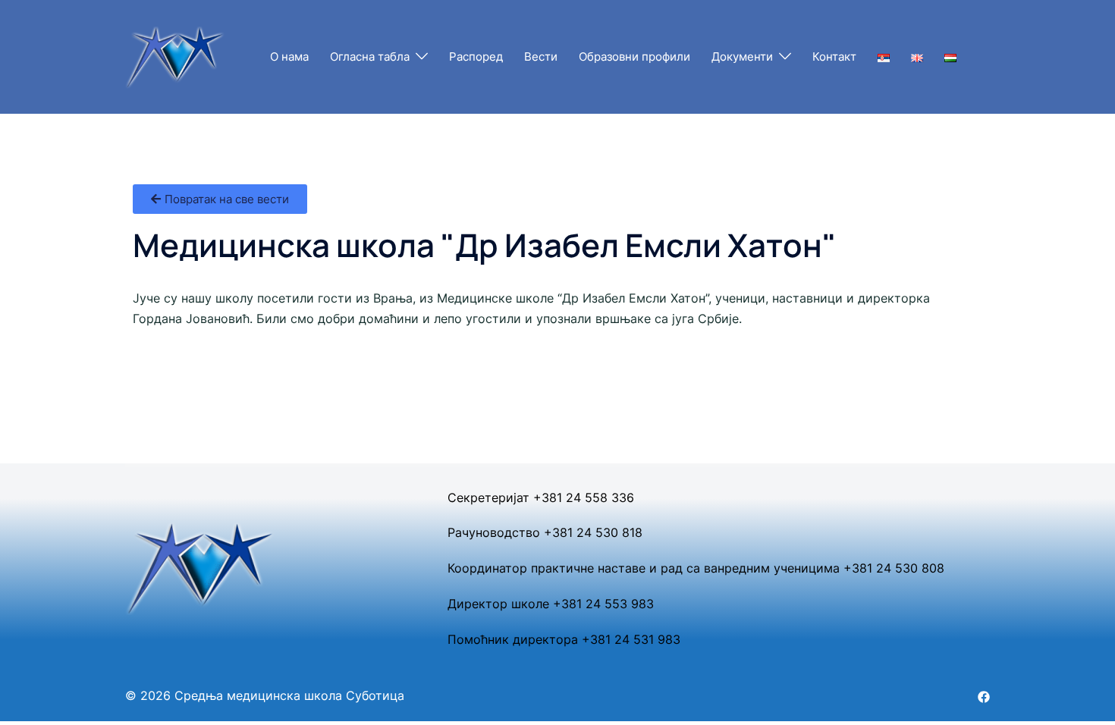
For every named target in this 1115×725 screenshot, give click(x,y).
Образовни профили (634, 56)
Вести (541, 56)
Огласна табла (370, 56)
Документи (742, 56)
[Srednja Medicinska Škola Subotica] (175, 55)
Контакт (834, 56)
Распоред (476, 56)
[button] (220, 199)
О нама (289, 56)
